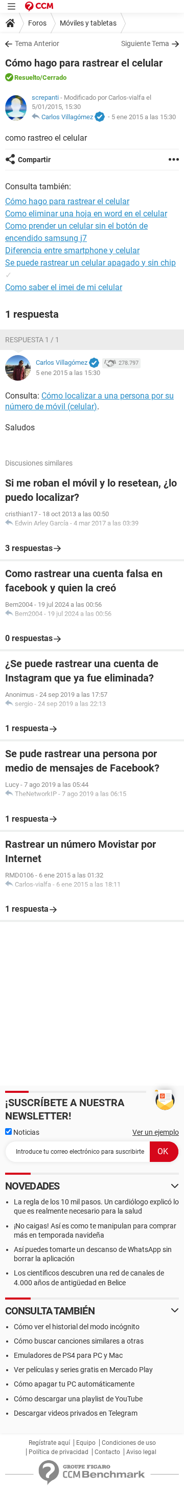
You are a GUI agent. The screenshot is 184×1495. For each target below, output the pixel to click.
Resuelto (27, 77)
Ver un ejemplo (155, 1132)
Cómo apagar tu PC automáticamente (74, 1384)
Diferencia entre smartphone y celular (72, 250)
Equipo (86, 1442)
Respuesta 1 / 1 (32, 340)
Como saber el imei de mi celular (63, 287)
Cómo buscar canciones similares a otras (79, 1341)
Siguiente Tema (145, 43)
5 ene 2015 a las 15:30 (143, 117)
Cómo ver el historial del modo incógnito (77, 1327)
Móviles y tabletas (88, 23)
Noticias (25, 1132)
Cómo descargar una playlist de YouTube (78, 1399)
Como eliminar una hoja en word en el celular (86, 213)
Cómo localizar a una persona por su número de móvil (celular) (89, 401)
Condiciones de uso (129, 1442)
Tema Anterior (37, 43)
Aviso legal (141, 1452)
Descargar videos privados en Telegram (75, 1413)
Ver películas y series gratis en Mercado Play (83, 1370)
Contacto (107, 1452)
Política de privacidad (58, 1452)
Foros (37, 23)
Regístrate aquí (49, 1442)
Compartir (34, 160)
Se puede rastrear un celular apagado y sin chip (90, 263)
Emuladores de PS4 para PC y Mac (68, 1355)
